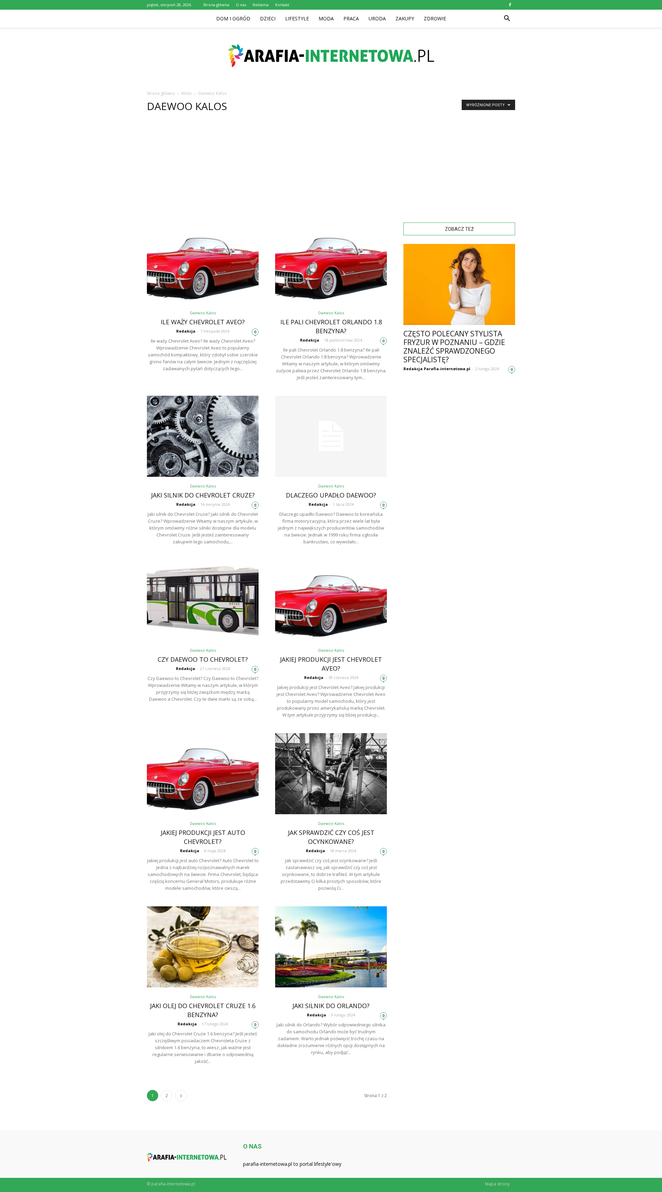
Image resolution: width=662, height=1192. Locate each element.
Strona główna (216, 4)
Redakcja (185, 331)
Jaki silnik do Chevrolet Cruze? (203, 495)
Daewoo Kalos (203, 313)
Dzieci (267, 18)
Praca (351, 18)
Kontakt (282, 4)
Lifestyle (297, 18)
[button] (507, 18)
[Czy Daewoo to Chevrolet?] (203, 600)
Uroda (377, 18)
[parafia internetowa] (331, 55)
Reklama (261, 4)
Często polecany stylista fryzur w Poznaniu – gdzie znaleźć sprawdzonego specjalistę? (454, 346)
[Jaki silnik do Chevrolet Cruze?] (203, 436)
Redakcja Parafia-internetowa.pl (436, 368)
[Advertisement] (331, 170)
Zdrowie (435, 18)
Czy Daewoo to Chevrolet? (203, 659)
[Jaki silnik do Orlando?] (331, 946)
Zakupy (404, 18)
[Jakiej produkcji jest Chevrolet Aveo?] (331, 600)
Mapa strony (497, 1184)
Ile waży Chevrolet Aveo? (203, 322)
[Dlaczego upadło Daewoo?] (331, 436)
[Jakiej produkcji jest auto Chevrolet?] (203, 773)
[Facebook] (510, 5)
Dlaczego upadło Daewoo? (331, 495)
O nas (241, 4)
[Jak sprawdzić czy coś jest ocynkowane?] (331, 773)
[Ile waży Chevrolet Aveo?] (203, 263)
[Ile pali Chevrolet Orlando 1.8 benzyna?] (331, 263)
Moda (326, 18)
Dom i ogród (233, 18)
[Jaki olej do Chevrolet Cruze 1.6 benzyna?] (203, 946)
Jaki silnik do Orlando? (331, 1006)
